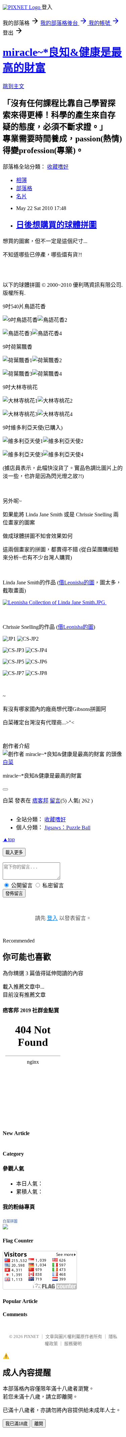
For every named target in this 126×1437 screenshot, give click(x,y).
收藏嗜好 (58, 167)
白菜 (8, 762)
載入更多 (14, 852)
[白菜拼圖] (5, 1227)
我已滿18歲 (16, 1423)
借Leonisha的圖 (76, 582)
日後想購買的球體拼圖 (56, 224)
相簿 (21, 180)
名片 (21, 196)
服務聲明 (73, 1343)
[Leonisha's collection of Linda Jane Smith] (54, 602)
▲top (9, 839)
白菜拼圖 (10, 1221)
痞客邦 (40, 800)
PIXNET (31, 1336)
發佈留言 (14, 893)
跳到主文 (13, 86)
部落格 (24, 188)
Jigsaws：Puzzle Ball (67, 827)
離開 (38, 1423)
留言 (55, 800)
